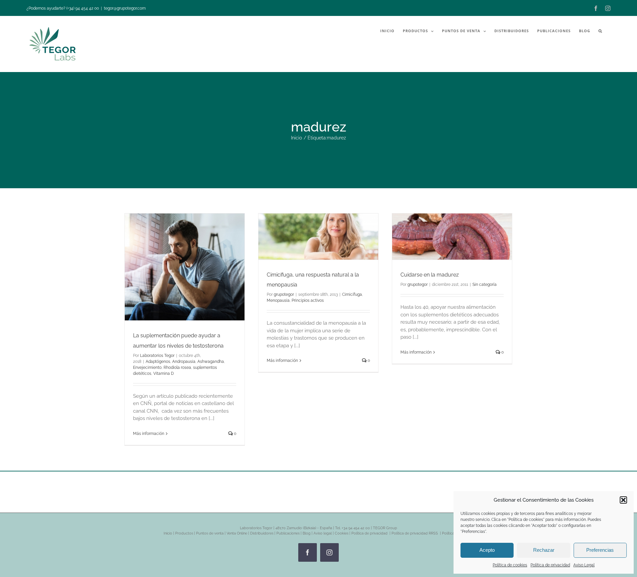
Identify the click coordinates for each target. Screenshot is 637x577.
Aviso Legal (584, 565)
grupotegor (284, 294)
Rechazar (543, 550)
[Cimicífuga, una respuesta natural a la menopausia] (318, 236)
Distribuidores (261, 533)
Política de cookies (510, 565)
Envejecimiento (147, 367)
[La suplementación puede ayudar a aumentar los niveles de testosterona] (185, 266)
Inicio (168, 533)
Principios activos (308, 300)
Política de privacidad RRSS (415, 533)
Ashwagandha (210, 361)
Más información (148, 433)
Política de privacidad (550, 565)
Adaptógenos (158, 361)
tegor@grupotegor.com (125, 8)
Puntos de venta (210, 533)
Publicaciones (288, 533)
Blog (307, 533)
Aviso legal (323, 533)
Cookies (341, 533)
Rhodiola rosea (177, 367)
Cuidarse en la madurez (429, 275)
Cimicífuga (352, 294)
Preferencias (600, 550)
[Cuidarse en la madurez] (452, 236)
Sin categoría (484, 284)
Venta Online (237, 533)
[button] (623, 500)
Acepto (487, 550)
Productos (184, 533)
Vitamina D (163, 373)
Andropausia (183, 361)
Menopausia (278, 300)
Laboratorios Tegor (157, 355)
